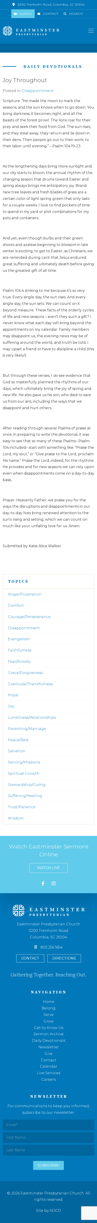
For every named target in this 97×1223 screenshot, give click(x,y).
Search (76, 14)
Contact (50, 14)
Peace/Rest (18, 740)
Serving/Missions (24, 762)
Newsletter (48, 1047)
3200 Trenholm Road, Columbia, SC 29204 (51, 4)
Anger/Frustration (25, 594)
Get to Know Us (48, 1028)
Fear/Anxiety (19, 661)
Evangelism (19, 639)
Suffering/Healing (25, 796)
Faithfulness (19, 650)
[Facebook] (43, 884)
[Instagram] (53, 884)
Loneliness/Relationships (32, 717)
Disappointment (38, 91)
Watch (26, 14)
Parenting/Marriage (27, 729)
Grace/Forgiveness (25, 673)
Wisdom (16, 818)
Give (48, 1053)
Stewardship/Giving (26, 785)
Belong (48, 1008)
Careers (48, 1079)
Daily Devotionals (48, 1040)
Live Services (48, 1073)
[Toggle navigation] (91, 30)
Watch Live (48, 868)
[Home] (31, 31)
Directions (64, 958)
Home (48, 1002)
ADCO (55, 1210)
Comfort (16, 605)
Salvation (16, 751)
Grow (49, 1021)
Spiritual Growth (23, 773)
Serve (49, 1015)
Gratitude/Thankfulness (30, 684)
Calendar (48, 1066)
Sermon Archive (49, 1034)
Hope (13, 695)
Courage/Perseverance (29, 617)
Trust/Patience (21, 807)
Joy (11, 706)
